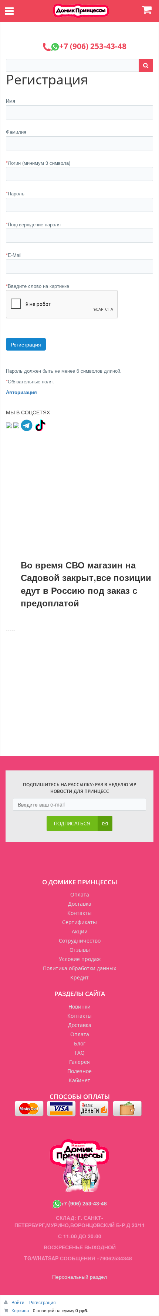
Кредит (79, 977)
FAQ (80, 1052)
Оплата (79, 894)
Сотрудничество (80, 940)
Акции (80, 931)
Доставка (79, 903)
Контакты (79, 912)
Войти (18, 1302)
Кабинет (79, 1080)
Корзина (20, 1310)
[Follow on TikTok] (40, 424)
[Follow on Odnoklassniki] (16, 424)
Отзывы (80, 949)
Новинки (79, 1006)
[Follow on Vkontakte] (9, 424)
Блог (79, 1043)
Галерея (79, 1061)
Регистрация (42, 1302)
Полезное (79, 1071)
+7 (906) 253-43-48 (84, 1203)
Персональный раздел (79, 1276)
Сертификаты (79, 922)
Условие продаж (80, 958)
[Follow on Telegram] (27, 424)
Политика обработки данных (79, 968)
